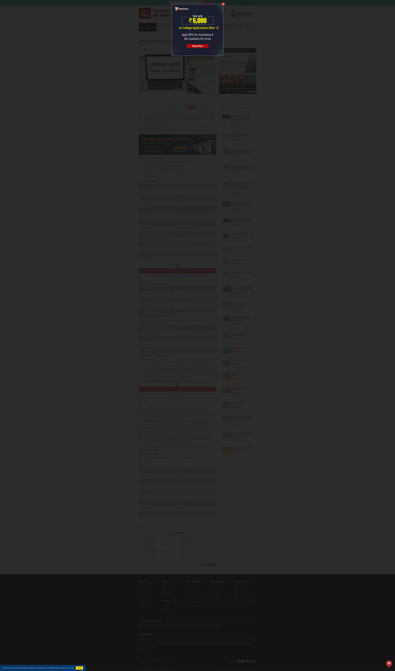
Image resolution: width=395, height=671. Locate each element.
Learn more (70, 668)
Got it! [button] (79, 668)
